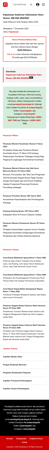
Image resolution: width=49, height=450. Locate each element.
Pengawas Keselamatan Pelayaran (17, 373)
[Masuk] (37, 4)
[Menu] (43, 4)
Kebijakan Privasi (36, 439)
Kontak (24, 442)
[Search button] (31, 4)
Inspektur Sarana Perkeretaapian (16, 389)
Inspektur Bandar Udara (12, 357)
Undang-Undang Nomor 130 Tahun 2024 (21, 211)
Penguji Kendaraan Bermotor (15, 365)
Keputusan (14, 32)
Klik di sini (11, 54)
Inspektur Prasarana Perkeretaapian (17, 381)
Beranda (9, 439)
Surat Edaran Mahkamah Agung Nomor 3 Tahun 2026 (24, 275)
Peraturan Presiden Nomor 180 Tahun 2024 (22, 196)
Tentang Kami (21, 439)
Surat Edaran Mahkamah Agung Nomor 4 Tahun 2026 (24, 258)
